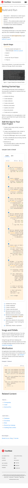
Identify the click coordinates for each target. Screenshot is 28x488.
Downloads (4, 465)
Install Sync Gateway (7, 345)
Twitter (17, 463)
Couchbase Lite (5, 6)
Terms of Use (6, 477)
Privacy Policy (11, 477)
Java (8, 39)
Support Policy (21, 477)
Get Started (4, 463)
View (17, 160)
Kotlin (3, 39)
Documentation (5, 456)
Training (4, 467)
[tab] (7, 156)
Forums (3, 458)
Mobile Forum (5, 438)
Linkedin (17, 465)
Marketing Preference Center (14, 479)
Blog (11, 438)
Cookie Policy (16, 477)
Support (4, 460)
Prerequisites (7, 402)
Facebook (17, 468)
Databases (7, 418)
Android (11, 6)
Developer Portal (18, 456)
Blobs (5, 423)
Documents (7, 420)
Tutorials (16, 438)
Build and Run (23, 6)
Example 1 (22, 354)
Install (5, 404)
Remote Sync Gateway (9, 425)
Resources (16, 460)
